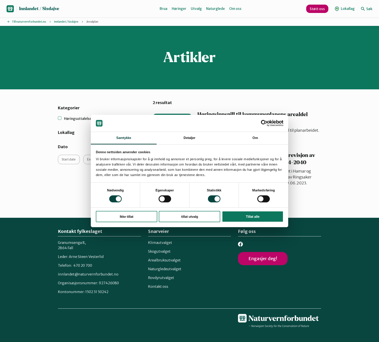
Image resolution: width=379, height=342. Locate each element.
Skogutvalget (159, 251)
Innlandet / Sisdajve (39, 8)
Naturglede (215, 8)
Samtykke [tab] (123, 138)
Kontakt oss (158, 286)
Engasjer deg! (262, 258)
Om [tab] (255, 138)
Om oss (235, 8)
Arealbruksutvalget (164, 260)
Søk (369, 9)
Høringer (179, 8)
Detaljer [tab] (190, 138)
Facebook (240, 244)
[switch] (165, 198)
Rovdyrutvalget (161, 277)
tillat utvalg (189, 216)
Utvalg (196, 8)
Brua (163, 8)
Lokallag (347, 8)
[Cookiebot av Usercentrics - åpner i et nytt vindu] (264, 123)
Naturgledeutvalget (164, 269)
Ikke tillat (126, 216)
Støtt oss (317, 9)
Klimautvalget (160, 242)
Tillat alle (252, 216)
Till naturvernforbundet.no (29, 21)
